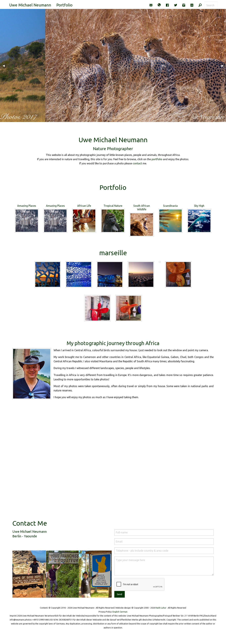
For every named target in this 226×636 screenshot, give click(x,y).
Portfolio (64, 5)
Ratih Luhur (161, 608)
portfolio (157, 159)
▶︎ (223, 65)
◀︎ (5, 65)
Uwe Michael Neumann (30, 5)
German (123, 612)
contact (137, 163)
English (116, 612)
